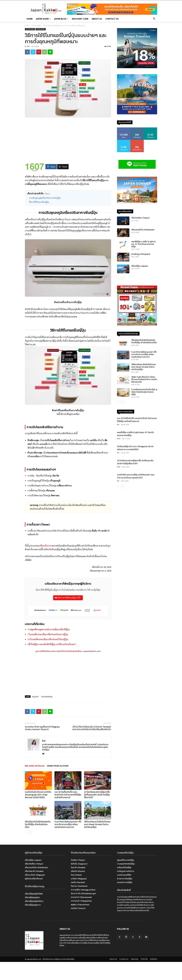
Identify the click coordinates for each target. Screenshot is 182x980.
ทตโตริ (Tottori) (78, 908)
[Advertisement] (68, 138)
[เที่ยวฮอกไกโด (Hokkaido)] (123, 232)
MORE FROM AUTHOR (57, 765)
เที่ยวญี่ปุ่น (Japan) (139, 265)
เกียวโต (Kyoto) (78, 871)
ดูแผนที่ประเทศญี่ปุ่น (125, 860)
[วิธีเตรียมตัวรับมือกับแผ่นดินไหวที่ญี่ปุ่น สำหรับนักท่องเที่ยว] (38, 810)
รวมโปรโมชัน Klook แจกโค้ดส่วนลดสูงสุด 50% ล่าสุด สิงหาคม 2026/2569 (38, 794)
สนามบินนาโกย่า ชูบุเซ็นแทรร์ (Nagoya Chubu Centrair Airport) (42, 728)
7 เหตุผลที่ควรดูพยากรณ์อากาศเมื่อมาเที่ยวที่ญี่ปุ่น (48, 629)
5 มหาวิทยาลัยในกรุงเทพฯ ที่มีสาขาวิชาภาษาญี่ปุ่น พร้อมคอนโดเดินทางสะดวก (67, 824)
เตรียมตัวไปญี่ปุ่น (124, 867)
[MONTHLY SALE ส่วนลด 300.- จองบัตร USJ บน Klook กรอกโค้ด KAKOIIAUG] (137, 113)
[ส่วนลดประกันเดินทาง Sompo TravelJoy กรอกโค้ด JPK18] (137, 67)
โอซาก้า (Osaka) (78, 867)
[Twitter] (33, 51)
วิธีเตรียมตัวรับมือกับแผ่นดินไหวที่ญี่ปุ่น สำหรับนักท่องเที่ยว (38, 824)
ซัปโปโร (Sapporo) (79, 863)
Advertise (134, 959)
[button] (154, 18)
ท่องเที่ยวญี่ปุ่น (30, 29)
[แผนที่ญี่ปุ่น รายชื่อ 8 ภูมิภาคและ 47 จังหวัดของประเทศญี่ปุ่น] (123, 244)
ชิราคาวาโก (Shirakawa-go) (83, 893)
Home (30, 18)
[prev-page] (26, 832)
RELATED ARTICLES (35, 765)
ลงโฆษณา (153, 959)
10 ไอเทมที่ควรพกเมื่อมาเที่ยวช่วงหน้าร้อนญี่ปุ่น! (47, 639)
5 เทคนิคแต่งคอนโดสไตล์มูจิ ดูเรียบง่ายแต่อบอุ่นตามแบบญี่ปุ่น (144, 392)
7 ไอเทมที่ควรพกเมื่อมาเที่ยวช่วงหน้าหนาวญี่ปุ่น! (47, 634)
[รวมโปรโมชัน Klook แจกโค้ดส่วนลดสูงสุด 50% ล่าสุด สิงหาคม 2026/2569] (38, 780)
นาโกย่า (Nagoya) (79, 878)
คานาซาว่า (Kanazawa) (81, 897)
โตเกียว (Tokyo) (78, 860)
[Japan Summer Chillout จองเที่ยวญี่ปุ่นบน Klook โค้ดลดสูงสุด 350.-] (137, 190)
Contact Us (111, 18)
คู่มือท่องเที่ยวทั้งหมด (34, 878)
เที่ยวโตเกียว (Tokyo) (140, 217)
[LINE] (50, 51)
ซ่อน (47, 193)
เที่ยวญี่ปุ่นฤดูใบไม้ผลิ (34, 893)
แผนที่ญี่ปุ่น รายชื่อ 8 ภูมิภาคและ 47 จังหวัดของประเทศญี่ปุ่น (143, 244)
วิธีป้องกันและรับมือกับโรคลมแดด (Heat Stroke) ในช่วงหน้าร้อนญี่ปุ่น (97, 824)
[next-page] (30, 832)
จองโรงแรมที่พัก (124, 874)
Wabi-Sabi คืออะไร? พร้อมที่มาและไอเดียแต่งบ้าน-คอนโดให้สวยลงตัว (144, 379)
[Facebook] (27, 51)
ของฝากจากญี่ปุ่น (124, 882)
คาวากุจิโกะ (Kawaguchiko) (83, 889)
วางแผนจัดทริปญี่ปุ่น (126, 863)
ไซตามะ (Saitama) (79, 886)
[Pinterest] (38, 51)
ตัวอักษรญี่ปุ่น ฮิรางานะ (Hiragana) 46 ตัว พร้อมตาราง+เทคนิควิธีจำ (135, 448)
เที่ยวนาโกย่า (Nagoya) (35, 874)
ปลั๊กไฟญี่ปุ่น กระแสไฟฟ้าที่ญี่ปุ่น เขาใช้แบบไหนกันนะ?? (51, 644)
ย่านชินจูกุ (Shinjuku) (140, 254)
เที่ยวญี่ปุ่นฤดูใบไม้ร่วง (34, 901)
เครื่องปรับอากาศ (46, 545)
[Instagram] (126, 936)
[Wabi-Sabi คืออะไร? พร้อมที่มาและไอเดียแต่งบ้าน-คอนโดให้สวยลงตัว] (123, 380)
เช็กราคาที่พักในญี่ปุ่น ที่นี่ (68, 597)
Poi (28, 46)
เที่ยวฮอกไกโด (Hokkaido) (143, 229)
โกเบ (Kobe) (76, 874)
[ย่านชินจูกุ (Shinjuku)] (123, 257)
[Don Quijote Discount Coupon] (137, 325)
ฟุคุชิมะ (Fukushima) (80, 904)
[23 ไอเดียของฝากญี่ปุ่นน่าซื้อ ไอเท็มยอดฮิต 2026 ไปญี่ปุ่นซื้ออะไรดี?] (97, 780)
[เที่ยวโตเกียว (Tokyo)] (123, 221)
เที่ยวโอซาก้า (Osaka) (34, 871)
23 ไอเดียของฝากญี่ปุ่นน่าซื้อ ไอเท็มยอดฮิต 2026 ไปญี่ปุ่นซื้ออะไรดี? (97, 794)
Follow (137, 128)
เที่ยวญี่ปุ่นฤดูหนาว (33, 904)
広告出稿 (144, 959)
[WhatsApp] (44, 51)
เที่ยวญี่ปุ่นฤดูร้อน (32, 897)
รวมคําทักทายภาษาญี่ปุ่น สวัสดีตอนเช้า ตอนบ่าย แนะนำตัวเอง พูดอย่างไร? (135, 476)
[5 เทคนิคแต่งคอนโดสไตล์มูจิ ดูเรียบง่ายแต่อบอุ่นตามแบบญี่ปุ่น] (123, 392)
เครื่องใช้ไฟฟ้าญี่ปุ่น (47, 697)
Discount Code (80, 18)
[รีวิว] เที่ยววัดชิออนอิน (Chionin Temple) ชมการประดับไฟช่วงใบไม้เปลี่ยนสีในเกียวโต (91, 728)
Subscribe (137, 141)
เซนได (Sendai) (78, 882)
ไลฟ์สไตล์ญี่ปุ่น (36, 25)
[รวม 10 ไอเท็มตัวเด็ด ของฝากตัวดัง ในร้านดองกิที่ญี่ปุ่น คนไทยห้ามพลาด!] (67, 780)
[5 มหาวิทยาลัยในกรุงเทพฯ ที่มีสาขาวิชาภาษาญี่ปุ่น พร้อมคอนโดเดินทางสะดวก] (67, 810)
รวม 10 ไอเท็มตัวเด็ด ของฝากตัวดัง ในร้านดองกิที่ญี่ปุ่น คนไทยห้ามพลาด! (67, 794)
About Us (97, 18)
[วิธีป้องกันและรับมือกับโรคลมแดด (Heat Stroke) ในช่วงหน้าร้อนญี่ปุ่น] (97, 810)
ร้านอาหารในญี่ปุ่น (124, 878)
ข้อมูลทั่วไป (35, 697)
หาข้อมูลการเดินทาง (125, 871)
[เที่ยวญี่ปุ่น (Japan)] (123, 269)
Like (123, 128)
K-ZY (118, 438)
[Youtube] (44, 753)
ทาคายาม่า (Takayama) (81, 900)
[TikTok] (132, 937)
